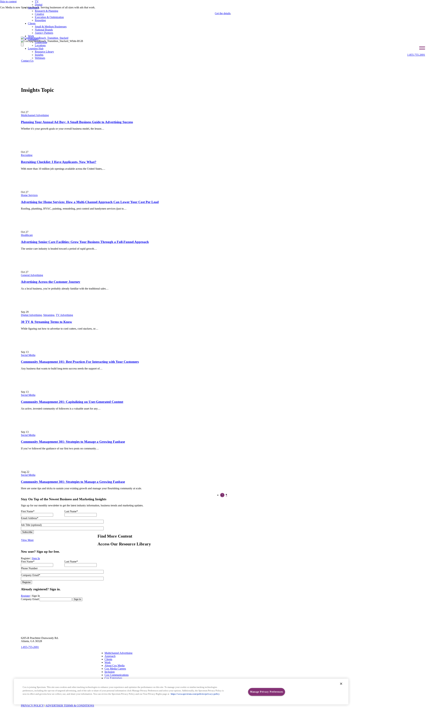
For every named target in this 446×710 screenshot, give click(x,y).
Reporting (40, 20)
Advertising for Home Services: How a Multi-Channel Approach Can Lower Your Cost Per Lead (90, 202)
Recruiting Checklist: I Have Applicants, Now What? (58, 162)
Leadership (41, 42)
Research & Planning (46, 10)
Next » (231, 495)
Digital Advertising (31, 315)
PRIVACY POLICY (32, 705)
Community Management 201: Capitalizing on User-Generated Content (72, 402)
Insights (39, 54)
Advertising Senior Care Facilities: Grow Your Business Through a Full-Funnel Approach (85, 242)
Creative (39, 14)
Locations (40, 45)
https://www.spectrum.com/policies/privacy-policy (195, 694)
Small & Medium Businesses (51, 26)
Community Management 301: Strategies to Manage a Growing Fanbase (73, 441)
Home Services (29, 195)
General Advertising (32, 275)
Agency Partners (44, 32)
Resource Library (44, 51)
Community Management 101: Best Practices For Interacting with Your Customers (80, 362)
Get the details (222, 13)
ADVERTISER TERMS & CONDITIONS (69, 705)
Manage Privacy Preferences (266, 691)
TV (37, 1)
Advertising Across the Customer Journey (50, 282)
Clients (32, 23)
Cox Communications (117, 674)
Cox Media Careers (115, 668)
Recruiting (26, 155)
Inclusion (110, 671)
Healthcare (27, 235)
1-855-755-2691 (416, 54)
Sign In (36, 558)
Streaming (48, 315)
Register (25, 595)
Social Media (28, 355)
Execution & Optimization (49, 17)
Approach (33, 7)
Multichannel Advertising (35, 115)
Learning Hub (35, 48)
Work (31, 35)
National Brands (44, 29)
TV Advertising (64, 315)
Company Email (30, 599)
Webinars (40, 57)
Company (33, 39)
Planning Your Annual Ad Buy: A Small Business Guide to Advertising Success (77, 122)
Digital (38, 4)
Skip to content (8, 1)
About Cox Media (115, 665)
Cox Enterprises (113, 678)
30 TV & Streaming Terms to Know (46, 322)
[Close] (341, 684)
